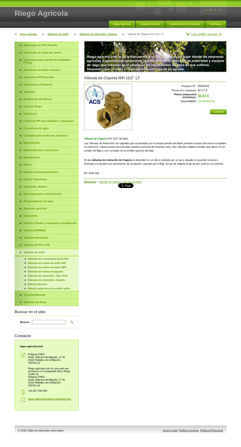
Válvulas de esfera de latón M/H (47, 267)
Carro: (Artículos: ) (206, 34)
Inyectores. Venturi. (35, 186)
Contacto (215, 24)
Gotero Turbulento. (35, 179)
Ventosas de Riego (35, 302)
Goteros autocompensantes (41, 172)
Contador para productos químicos (45, 135)
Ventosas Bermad (34, 294)
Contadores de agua (36, 128)
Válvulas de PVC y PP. (37, 244)
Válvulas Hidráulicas (36, 237)
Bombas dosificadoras (38, 99)
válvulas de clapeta (109, 181)
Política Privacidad (211, 430)
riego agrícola (122, 24)
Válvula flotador (37, 284)
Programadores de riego (38, 201)
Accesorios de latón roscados (42, 69)
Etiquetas (90, 181)
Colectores (30, 113)
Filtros (28, 164)
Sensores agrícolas (35, 208)
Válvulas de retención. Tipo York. (48, 275)
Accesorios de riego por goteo (42, 52)
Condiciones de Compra (185, 24)
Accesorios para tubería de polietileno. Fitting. (47, 61)
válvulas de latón (132, 181)
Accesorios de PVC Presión (40, 45)
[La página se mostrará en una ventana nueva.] (108, 107)
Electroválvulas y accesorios (41, 150)
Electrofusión (32, 142)
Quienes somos (150, 24)
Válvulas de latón (58, 34)
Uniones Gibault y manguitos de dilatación (50, 223)
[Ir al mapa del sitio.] (211, 10)
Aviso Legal (170, 430)
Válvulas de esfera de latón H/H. (47, 263)
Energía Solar (32, 157)
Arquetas (29, 91)
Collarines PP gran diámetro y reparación (49, 121)
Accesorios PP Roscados (39, 77)
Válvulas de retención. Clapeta (98, 34)
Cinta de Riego (33, 106)
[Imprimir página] (215, 10)
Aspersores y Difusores (38, 84)
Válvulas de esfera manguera (45, 271)
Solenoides (30, 215)
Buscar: (25, 322)
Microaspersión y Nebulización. (43, 193)
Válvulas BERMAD (35, 230)
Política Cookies (189, 430)
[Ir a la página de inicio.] (206, 10)
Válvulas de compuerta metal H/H (48, 258)
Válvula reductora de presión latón (49, 288)
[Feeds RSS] (220, 10)
